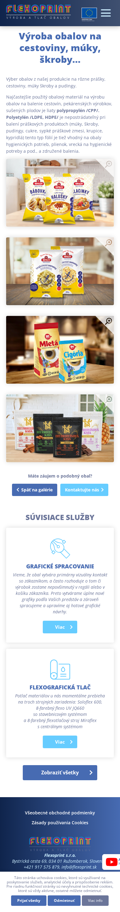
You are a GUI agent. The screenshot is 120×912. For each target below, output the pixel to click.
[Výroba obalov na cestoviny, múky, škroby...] (60, 193)
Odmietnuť (64, 900)
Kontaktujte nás (82, 490)
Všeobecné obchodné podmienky (60, 813)
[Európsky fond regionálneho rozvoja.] (89, 15)
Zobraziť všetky (60, 772)
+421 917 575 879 (41, 867)
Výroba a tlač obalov (38, 17)
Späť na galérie (37, 490)
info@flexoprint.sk (79, 867)
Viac (60, 627)
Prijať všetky (28, 900)
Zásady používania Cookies (60, 822)
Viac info (95, 900)
